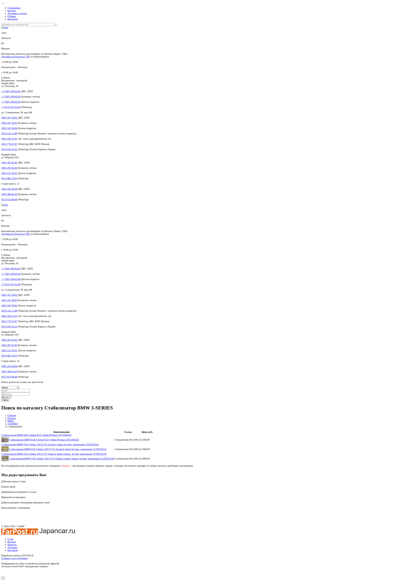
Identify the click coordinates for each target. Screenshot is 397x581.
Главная (11, 415)
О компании (13, 8)
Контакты (12, 19)
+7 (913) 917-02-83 (11, 107)
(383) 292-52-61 (9, 138)
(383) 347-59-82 (9, 117)
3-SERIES (12, 423)
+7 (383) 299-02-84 (11, 102)
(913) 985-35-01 (9, 178)
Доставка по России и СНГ (15, 56)
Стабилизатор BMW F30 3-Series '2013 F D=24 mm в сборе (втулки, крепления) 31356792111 (50, 444)
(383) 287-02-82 (9, 162)
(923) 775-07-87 (9, 144)
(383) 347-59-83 (9, 123)
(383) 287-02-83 (9, 168)
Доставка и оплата (17, 13)
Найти (5, 400)
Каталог (11, 10)
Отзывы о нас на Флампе (14, 558)
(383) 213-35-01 (9, 173)
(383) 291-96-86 (9, 189)
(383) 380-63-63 (9, 194)
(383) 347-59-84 (9, 128)
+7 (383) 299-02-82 (11, 91)
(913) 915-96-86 (9, 199)
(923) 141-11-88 (9, 133)
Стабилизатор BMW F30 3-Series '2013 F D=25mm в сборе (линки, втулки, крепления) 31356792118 (53, 454)
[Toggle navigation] (3, 3)
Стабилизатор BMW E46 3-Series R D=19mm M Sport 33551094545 (36, 435)
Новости (12, 544)
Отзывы (11, 16)
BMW (10, 421)
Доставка (12, 547)
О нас (10, 539)
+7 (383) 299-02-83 (11, 96)
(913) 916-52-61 (9, 149)
